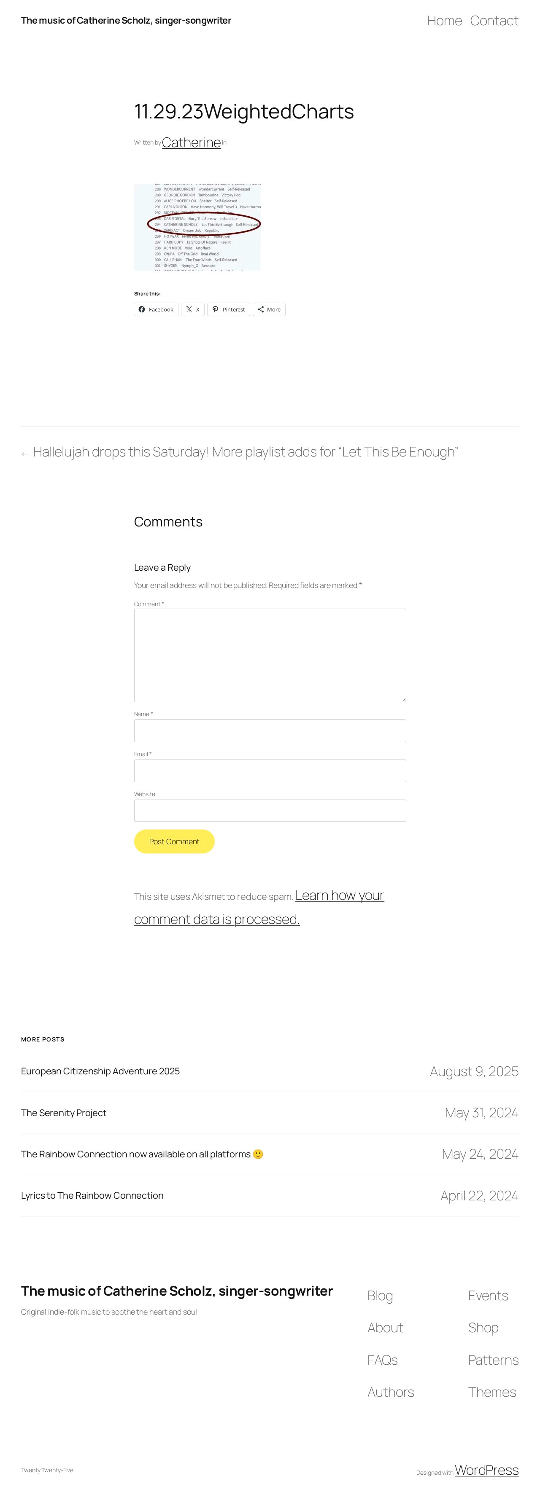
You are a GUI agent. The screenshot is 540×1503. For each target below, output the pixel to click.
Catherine (191, 142)
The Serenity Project (64, 1113)
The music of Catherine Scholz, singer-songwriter (126, 20)
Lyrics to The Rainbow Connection (92, 1195)
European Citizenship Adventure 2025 (100, 1071)
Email (143, 754)
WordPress (487, 1469)
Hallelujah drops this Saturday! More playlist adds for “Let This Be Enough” (246, 451)
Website (144, 794)
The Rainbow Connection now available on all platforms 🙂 (142, 1154)
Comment (149, 604)
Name (143, 714)
